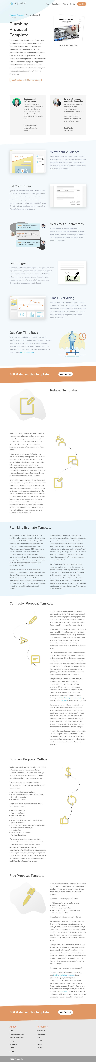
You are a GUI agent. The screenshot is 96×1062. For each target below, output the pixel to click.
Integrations (14, 1044)
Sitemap (39, 1048)
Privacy (12, 1051)
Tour (47, 4)
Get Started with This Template (26, 80)
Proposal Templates (17, 15)
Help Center (41, 1031)
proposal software (27, 352)
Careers (39, 1044)
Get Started (65, 374)
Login (72, 4)
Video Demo (41, 1034)
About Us (40, 1041)
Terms (12, 1048)
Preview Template (69, 45)
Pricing (65, 4)
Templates (56, 4)
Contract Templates (17, 1037)
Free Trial (82, 4)
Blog (38, 1037)
